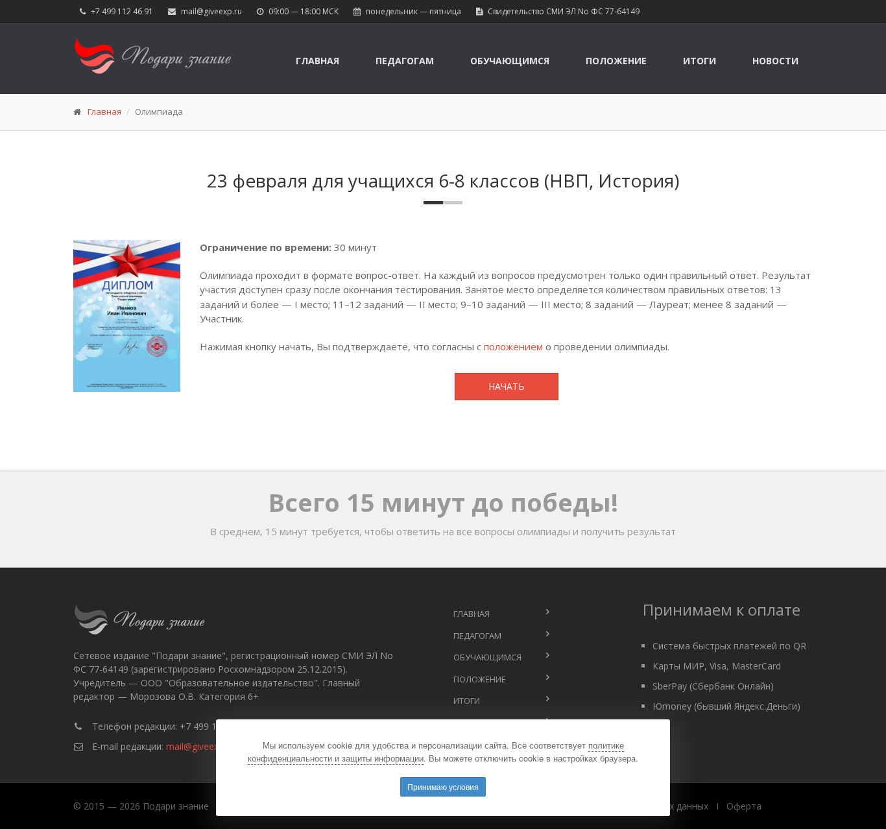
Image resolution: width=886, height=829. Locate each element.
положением (513, 346)
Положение (616, 60)
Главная (317, 60)
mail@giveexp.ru (211, 11)
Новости (775, 60)
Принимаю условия (443, 786)
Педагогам (405, 60)
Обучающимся (509, 60)
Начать (506, 386)
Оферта (743, 806)
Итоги (699, 60)
